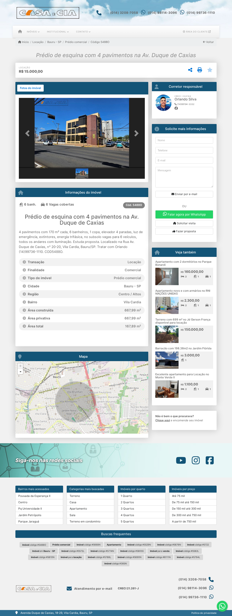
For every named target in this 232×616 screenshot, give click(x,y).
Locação (38, 42)
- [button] (20, 371)
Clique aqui (162, 420)
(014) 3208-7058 (124, 13)
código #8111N (159, 557)
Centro (22, 502)
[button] (28, 133)
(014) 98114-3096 (162, 13)
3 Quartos (127, 508)
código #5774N (102, 551)
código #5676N (169, 544)
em (43, 551)
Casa (73, 502)
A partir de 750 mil (184, 521)
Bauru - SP (54, 42)
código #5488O (34, 544)
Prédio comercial (76, 42)
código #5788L (99, 557)
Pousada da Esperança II (34, 496)
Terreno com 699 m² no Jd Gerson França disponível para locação (182, 321)
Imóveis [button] (32, 31)
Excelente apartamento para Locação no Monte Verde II (182, 376)
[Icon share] (181, 460)
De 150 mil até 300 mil (186, 508)
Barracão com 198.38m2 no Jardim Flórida (183, 348)
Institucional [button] (56, 31)
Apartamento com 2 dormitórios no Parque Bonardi (183, 263)
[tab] (30, 88)
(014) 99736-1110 (201, 13)
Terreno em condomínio (85, 521)
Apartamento (78, 508)
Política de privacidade (204, 612)
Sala (72, 515)
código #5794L (188, 557)
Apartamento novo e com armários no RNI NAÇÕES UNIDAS (182, 292)
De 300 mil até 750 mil (186, 515)
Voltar (209, 42)
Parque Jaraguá (28, 521)
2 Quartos (127, 502)
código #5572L (72, 551)
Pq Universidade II (30, 508)
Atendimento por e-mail (92, 588)
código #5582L (187, 551)
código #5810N (42, 557)
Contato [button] (82, 31)
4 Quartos (127, 515)
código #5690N (129, 557)
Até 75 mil (178, 496)
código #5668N (88, 544)
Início (25, 42)
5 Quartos (127, 521)
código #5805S (132, 551)
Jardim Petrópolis (29, 515)
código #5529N (139, 544)
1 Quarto (126, 496)
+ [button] (20, 366)
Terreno (75, 496)
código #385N (115, 563)
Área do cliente (196, 31)
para (159, 551)
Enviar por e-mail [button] (185, 194)
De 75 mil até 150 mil (185, 502)
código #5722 (198, 544)
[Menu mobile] (20, 31)
